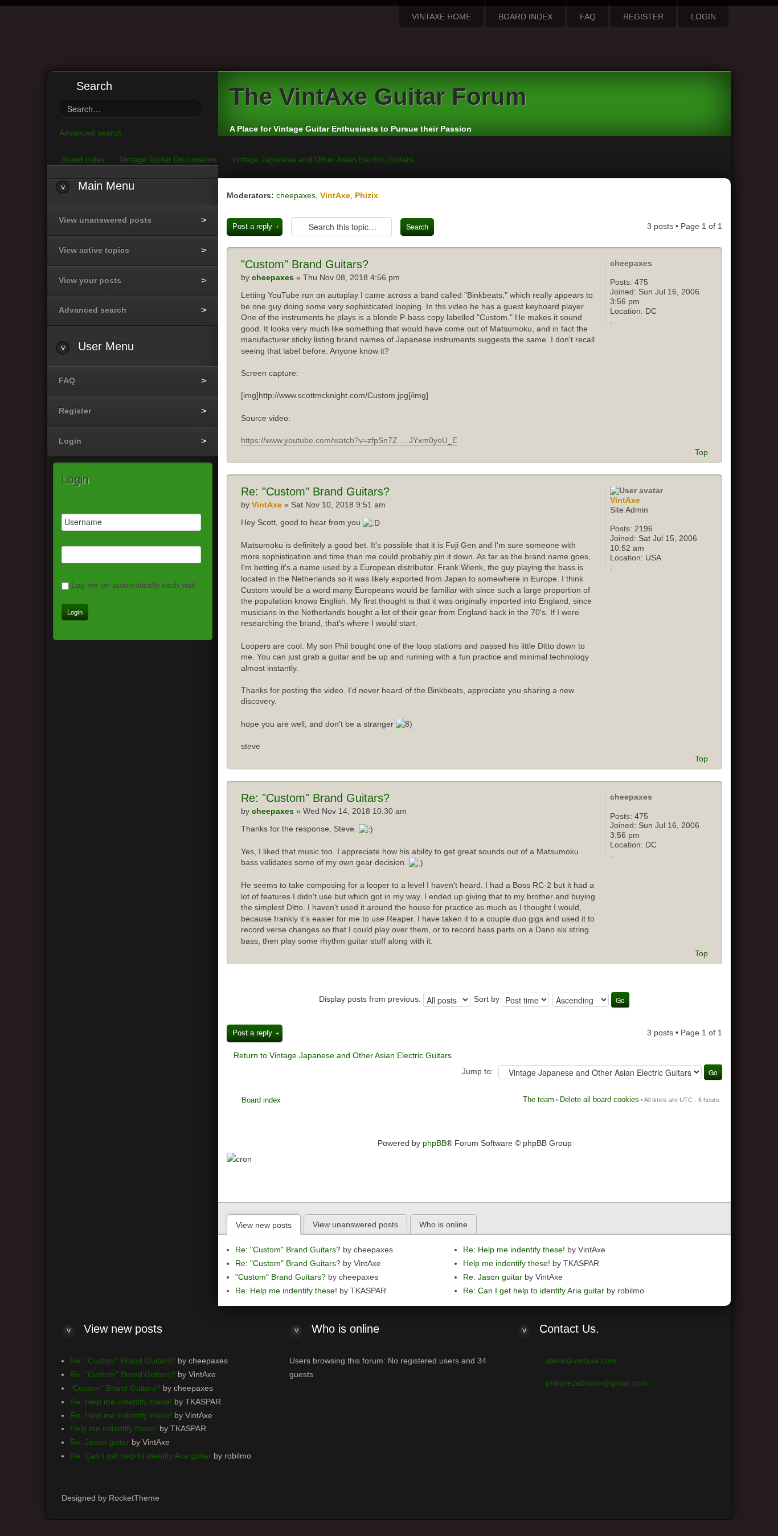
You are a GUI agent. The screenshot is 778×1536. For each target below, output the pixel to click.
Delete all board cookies (599, 1099)
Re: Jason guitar (492, 1276)
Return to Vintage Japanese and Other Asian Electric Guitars (343, 1055)
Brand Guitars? (304, 264)
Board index (261, 1100)
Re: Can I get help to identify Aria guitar (533, 1290)
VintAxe (335, 195)
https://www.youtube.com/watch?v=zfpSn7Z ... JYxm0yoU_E (349, 440)
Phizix (366, 195)
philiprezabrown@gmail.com (597, 1382)
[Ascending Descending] (591, 998)
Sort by (488, 998)
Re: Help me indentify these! (286, 1290)
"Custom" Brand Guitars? (315, 491)
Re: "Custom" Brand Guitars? (288, 1249)
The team (538, 1099)
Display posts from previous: (371, 998)
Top (701, 452)
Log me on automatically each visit (133, 584)
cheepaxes (296, 195)
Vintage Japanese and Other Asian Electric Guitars (322, 159)
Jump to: (477, 1071)
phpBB (435, 1143)
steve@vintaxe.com (581, 1360)
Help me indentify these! (506, 1263)
